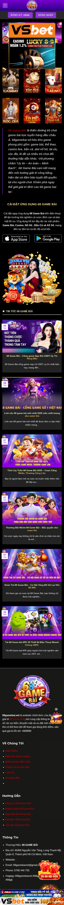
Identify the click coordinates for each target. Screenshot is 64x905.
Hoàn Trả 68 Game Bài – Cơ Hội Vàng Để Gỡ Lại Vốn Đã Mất (32, 586)
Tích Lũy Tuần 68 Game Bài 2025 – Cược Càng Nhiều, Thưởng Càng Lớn (32, 471)
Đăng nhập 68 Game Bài (20, 808)
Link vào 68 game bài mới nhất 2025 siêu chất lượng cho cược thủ (32, 414)
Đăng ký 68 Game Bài (18, 803)
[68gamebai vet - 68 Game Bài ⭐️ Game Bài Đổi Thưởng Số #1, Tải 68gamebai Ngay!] (32, 5)
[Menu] (5, 5)
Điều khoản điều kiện (18, 761)
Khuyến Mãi (13, 778)
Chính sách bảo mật (17, 767)
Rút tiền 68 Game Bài (18, 819)
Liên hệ (10, 772)
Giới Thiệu (12, 751)
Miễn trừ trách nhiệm (18, 756)
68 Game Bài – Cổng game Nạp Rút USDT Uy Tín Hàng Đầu (32, 357)
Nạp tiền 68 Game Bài (18, 814)
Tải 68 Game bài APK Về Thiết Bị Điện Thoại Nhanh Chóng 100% (32, 643)
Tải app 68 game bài (17, 825)
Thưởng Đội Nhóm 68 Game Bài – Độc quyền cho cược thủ (32, 529)
